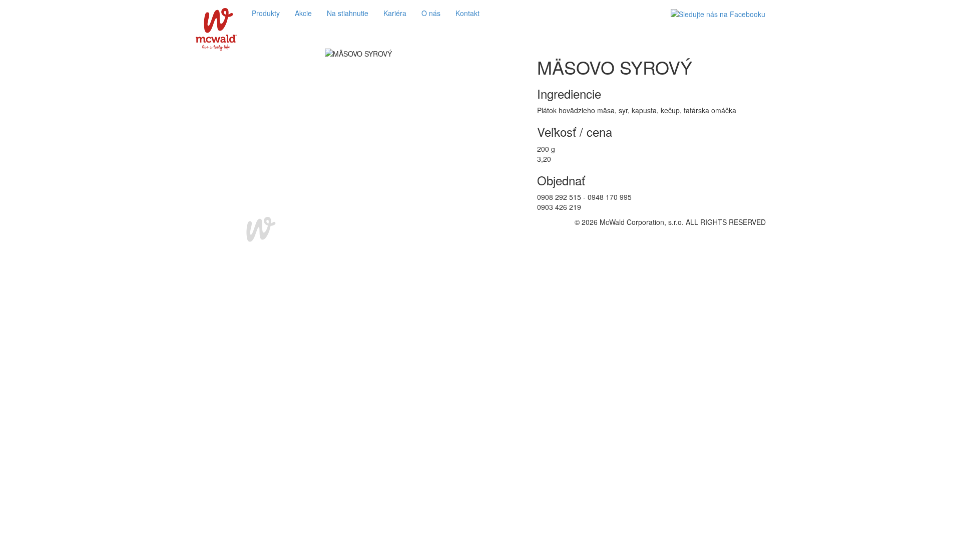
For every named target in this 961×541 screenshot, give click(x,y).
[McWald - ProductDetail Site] (216, 13)
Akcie (303, 13)
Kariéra (394, 13)
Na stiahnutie (347, 13)
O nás (430, 13)
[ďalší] (483, 42)
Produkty (266, 13)
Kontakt (467, 13)
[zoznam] (478, 42)
